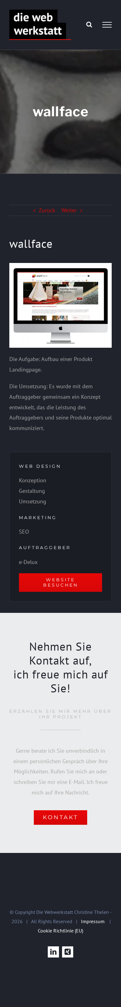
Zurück (47, 210)
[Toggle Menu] (107, 25)
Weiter (69, 210)
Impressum (93, 921)
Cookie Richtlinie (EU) (60, 930)
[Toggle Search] (89, 24)
